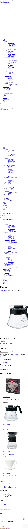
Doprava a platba (6, 486)
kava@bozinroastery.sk (5, 509)
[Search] (4, 101)
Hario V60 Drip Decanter (8, 454)
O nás (4, 503)
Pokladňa (8, 528)
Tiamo (1, 356)
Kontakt (4, 504)
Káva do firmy (6, 492)
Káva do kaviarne (6, 494)
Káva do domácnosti (7, 495)
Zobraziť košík (3, 528)
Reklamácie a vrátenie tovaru (9, 485)
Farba (1, 348)
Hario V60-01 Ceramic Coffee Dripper (11, 475)
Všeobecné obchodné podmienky (10, 483)
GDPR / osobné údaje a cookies (9, 487)
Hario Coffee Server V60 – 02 (9, 426)
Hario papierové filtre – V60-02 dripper (12, 399)
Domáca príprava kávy (14, 354)
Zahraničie (5, 497)
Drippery (22, 354)
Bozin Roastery (3, 290)
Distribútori (5, 496)
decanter (2, 355)
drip (5, 355)
